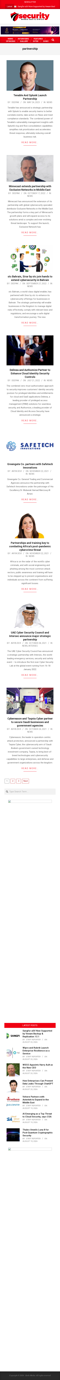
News (49, 102)
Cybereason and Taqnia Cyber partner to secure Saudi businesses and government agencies (30, 722)
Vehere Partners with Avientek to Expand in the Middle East (36, 1099)
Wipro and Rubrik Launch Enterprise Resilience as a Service (36, 1050)
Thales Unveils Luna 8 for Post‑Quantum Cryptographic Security (38, 1132)
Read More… (30, 142)
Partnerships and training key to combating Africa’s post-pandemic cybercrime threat (30, 546)
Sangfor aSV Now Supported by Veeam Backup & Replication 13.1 (37, 1033)
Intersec (33, 646)
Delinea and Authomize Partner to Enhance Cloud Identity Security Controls (30, 373)
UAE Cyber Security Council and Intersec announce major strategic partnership (30, 636)
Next (25, 781)
